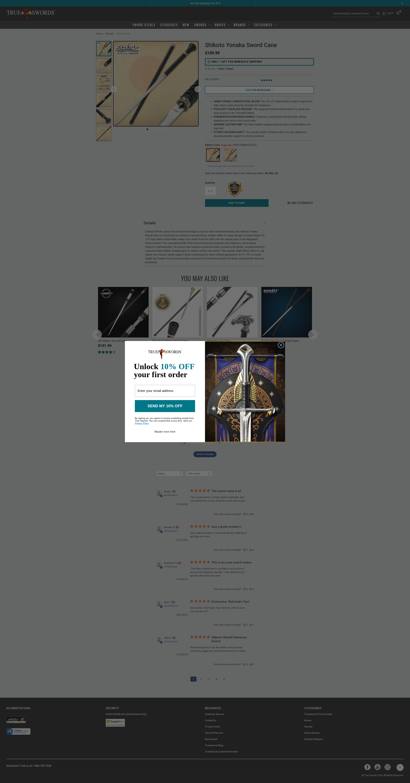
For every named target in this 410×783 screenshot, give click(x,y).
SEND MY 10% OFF (165, 406)
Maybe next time (165, 431)
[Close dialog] (281, 345)
